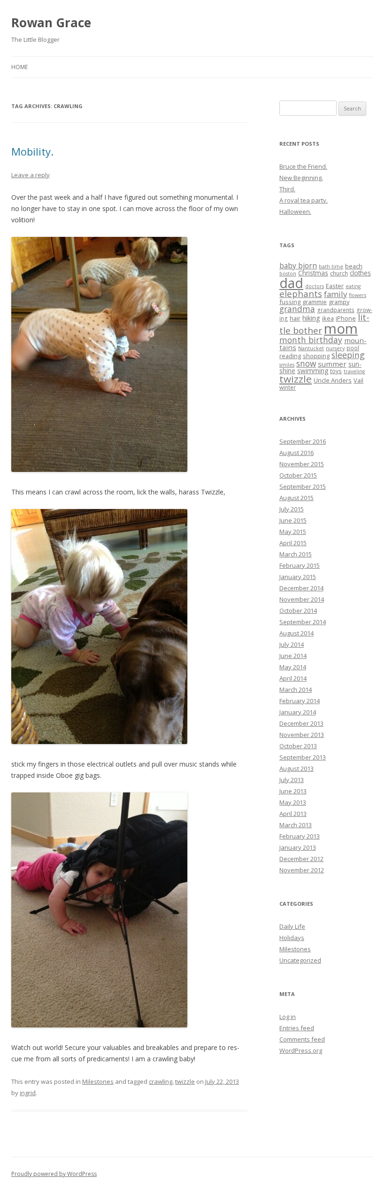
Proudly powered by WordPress (54, 1174)
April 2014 (293, 678)
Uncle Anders (333, 380)
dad (291, 283)
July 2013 (291, 780)
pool (352, 348)
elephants (300, 293)
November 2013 (301, 734)
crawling (160, 1081)
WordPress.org (300, 1050)
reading (290, 356)
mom (341, 328)
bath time (331, 266)
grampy (339, 302)
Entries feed (296, 1028)
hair (295, 318)
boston (287, 273)
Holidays (291, 937)
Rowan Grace (51, 22)
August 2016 (296, 452)
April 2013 (293, 813)
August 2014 (296, 633)
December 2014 (301, 588)
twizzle (185, 1081)
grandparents (335, 309)
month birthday (310, 339)
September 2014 (302, 622)
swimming (312, 370)
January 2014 (297, 712)
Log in (287, 1016)
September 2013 (302, 757)
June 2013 (293, 791)
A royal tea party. (303, 200)
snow (306, 363)
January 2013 (297, 847)
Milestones (98, 1081)
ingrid (28, 1093)
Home (19, 67)
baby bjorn (298, 265)
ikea (328, 318)
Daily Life (292, 926)
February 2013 (299, 836)
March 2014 (295, 689)
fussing (289, 302)
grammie (314, 302)
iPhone (346, 318)
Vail (358, 380)
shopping (316, 356)
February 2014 (299, 701)
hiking (311, 317)
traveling (354, 371)
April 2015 (293, 543)
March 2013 (295, 825)
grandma (297, 308)
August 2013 (296, 768)
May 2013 (292, 802)
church (339, 273)
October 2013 (298, 746)
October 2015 (298, 475)
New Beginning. (301, 177)
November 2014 (301, 599)
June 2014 (293, 655)
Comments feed (302, 1039)
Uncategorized (300, 960)
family (335, 294)
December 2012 (301, 858)
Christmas (313, 272)
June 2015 (293, 520)
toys (336, 371)
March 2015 (295, 554)
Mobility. (32, 151)
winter (287, 387)
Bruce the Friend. (303, 166)
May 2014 (292, 667)
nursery (335, 348)
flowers (357, 295)
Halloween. (295, 211)
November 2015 (301, 464)
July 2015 (291, 509)
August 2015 (296, 498)
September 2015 (302, 486)
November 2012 (301, 870)
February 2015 (299, 565)
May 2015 (292, 531)
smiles (286, 364)
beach (353, 266)
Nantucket (311, 348)
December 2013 (301, 723)
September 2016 (302, 441)
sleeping (348, 354)
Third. (287, 189)
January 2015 (297, 576)
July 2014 (291, 644)
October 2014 (298, 610)
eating (353, 286)
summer (332, 363)
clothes (360, 272)
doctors (314, 286)
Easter (335, 286)
